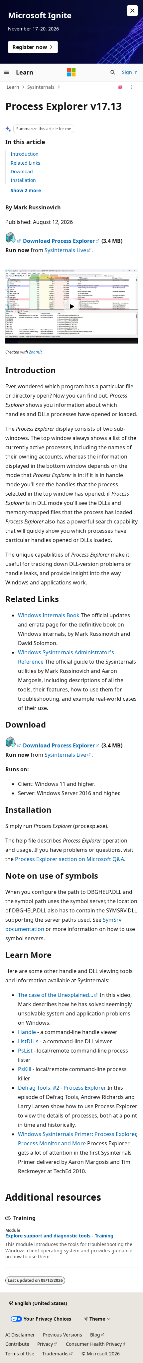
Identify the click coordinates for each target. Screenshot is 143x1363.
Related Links (25, 163)
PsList (25, 1050)
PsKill (24, 1069)
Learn (13, 87)
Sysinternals (41, 87)
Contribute (17, 1344)
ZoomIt (35, 352)
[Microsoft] (71, 72)
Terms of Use (19, 1353)
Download (22, 171)
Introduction (25, 154)
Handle (27, 1032)
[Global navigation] (6, 72)
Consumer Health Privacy (94, 1344)
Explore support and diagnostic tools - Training (59, 1236)
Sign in (130, 72)
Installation (23, 180)
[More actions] (132, 87)
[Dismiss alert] (132, 10)
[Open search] (112, 72)
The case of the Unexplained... (55, 995)
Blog (95, 1335)
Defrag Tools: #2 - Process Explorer (62, 1087)
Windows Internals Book (48, 615)
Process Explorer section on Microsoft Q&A (69, 859)
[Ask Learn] (120, 87)
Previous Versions (62, 1335)
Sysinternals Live (65, 250)
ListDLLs (28, 1041)
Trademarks (55, 1353)
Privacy (45, 1344)
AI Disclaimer (20, 1335)
